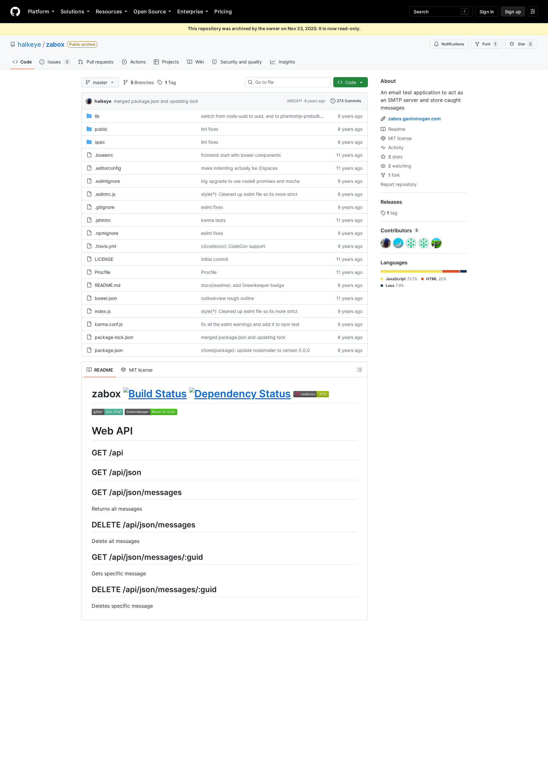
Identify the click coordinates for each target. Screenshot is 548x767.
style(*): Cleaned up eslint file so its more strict (249, 194)
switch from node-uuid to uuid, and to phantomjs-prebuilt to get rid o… (274, 116)
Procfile (102, 272)
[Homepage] (15, 11)
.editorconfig (108, 168)
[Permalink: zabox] (87, 393)
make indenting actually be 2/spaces (239, 168)
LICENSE (104, 259)
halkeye (29, 44)
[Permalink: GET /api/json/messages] (87, 492)
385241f (294, 100)
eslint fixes (212, 207)
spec (100, 142)
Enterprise (190, 11)
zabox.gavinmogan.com (414, 118)
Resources (109, 11)
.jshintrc (103, 220)
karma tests (213, 220)
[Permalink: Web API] (87, 430)
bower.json (106, 298)
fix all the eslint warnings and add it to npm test (250, 324)
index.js (103, 311)
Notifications (452, 44)
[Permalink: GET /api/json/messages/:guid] (87, 556)
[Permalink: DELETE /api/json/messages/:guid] (87, 589)
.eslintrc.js (105, 194)
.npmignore (106, 233)
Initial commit (214, 259)
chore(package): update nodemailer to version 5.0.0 (255, 350)
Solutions (72, 11)
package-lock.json (114, 337)
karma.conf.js (108, 324)
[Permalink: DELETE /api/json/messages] (87, 524)
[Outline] (359, 370)
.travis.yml (105, 246)
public (101, 129)
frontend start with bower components (241, 155)
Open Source (150, 11)
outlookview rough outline (227, 298)
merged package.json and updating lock (156, 101)
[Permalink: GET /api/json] (87, 472)
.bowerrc (104, 155)
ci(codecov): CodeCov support (233, 246)
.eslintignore (107, 181)
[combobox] (290, 82)
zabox (55, 44)
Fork (489, 44)
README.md (108, 285)
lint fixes (209, 129)
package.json (109, 350)
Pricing (223, 11)
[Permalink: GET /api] (87, 452)
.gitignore (104, 207)
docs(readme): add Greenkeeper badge (242, 285)
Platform (38, 11)
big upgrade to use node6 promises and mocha (250, 181)
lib (97, 116)
